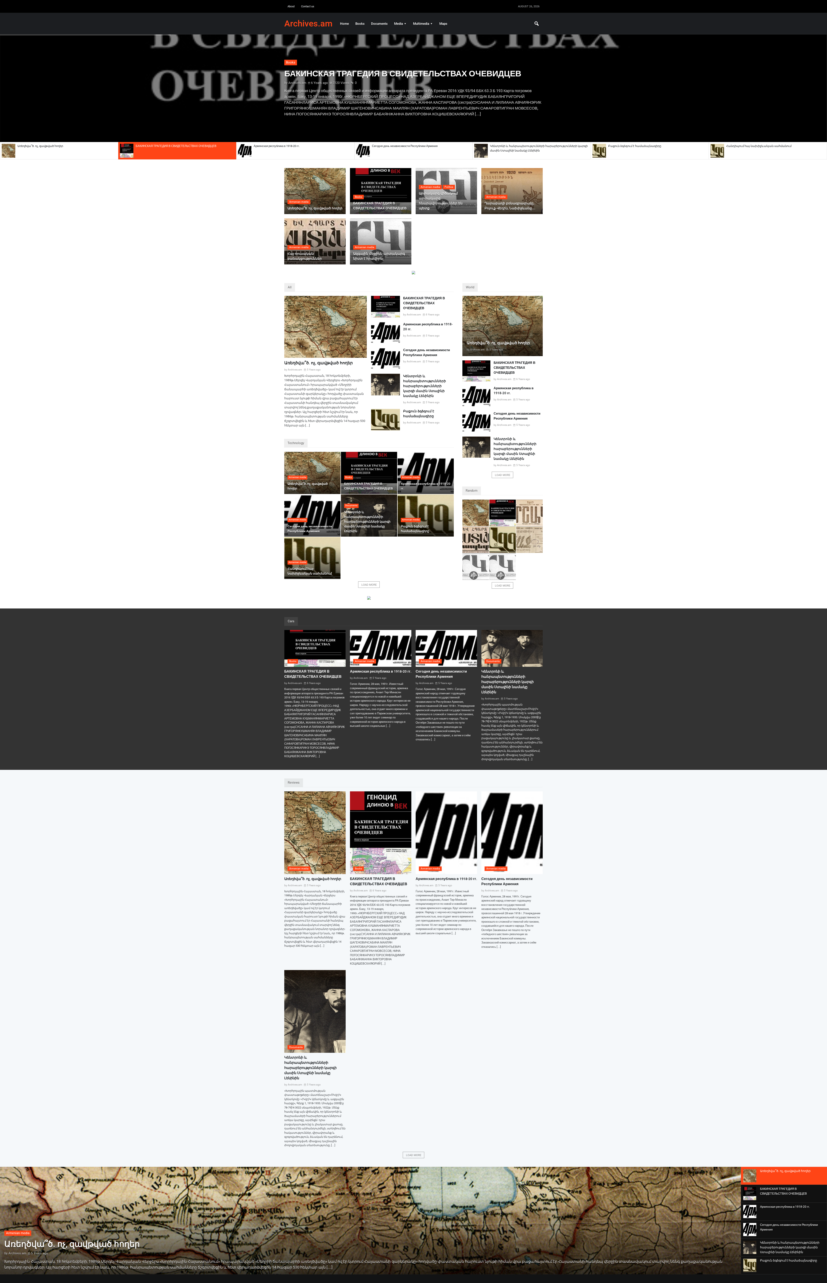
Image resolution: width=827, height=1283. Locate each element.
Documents (379, 24)
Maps (443, 24)
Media (398, 24)
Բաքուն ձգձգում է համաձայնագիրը (634, 146)
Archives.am (308, 23)
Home (344, 24)
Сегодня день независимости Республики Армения (405, 146)
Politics (449, 186)
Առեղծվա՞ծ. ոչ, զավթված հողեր (40, 146)
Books (360, 24)
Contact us (307, 6)
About (291, 6)
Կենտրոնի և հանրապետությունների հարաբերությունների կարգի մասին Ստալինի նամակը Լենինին (539, 148)
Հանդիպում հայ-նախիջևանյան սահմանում (758, 146)
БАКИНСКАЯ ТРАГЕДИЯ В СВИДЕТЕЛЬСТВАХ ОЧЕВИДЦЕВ (176, 146)
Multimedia (421, 24)
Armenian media (297, 65)
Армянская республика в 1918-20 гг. (277, 146)
